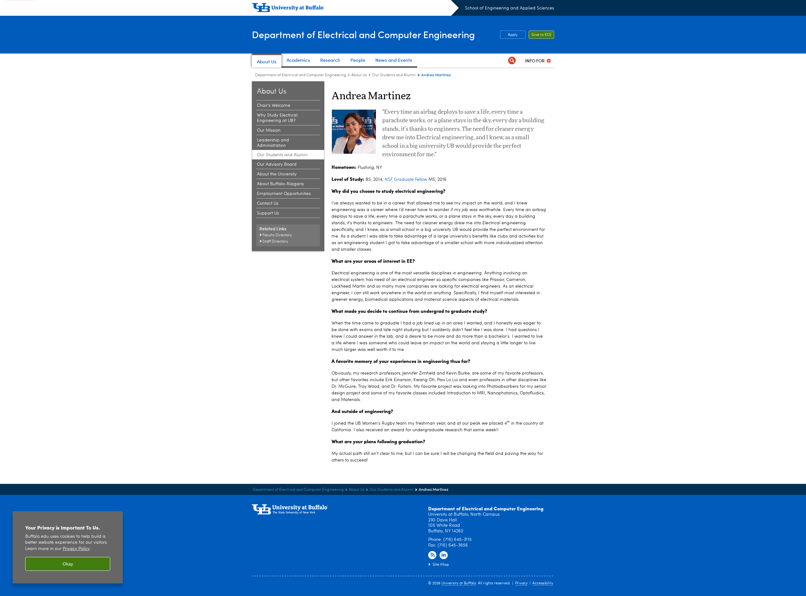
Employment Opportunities (284, 194)
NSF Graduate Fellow (406, 179)
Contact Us (267, 203)
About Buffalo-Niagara (280, 184)
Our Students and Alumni (394, 75)
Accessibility (542, 583)
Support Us (268, 213)
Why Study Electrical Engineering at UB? (277, 118)
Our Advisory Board (277, 164)
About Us (359, 75)
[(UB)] (355, 9)
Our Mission (269, 130)
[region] (68, 547)
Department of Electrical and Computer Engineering (363, 34)
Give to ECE (541, 35)
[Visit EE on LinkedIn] (444, 555)
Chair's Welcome (273, 105)
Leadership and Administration (273, 143)
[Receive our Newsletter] (432, 555)
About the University (277, 174)
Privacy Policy (76, 549)
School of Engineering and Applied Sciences (509, 8)
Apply (513, 35)
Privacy (521, 583)
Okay (68, 563)
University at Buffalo (458, 583)
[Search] (511, 61)
